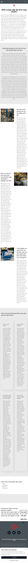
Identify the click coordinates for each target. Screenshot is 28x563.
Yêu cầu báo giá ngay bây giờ (23, 512)
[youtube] (14, 532)
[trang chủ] (14, 5)
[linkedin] (19, 532)
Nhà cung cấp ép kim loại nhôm (4, 486)
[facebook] (9, 532)
